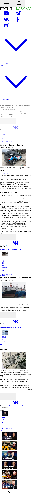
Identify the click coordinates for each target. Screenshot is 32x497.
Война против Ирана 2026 (5, 342)
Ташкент (3, 424)
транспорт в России (4, 267)
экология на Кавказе (4, 268)
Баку (2, 422)
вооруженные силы (4, 339)
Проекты (3, 421)
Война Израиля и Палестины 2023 (6, 98)
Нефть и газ (3, 100)
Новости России (4, 258)
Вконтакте (23, 245)
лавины (3, 262)
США (2, 338)
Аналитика (1, 64)
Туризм (3, 419)
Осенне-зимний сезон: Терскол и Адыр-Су (7, 172)
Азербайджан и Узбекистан (5, 425)
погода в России (4, 270)
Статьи (4, 64)
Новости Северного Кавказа (5, 62)
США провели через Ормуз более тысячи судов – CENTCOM (10, 327)
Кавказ (3, 263)
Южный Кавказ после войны (6, 99)
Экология (3, 260)
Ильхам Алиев (4, 423)
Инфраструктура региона (5, 173)
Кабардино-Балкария (4, 261)
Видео (1, 430)
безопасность (3, 264)
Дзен (2, 245)
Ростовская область (4, 134)
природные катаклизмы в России (6, 137)
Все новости (7, 103)
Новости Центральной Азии (5, 63)
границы (3, 265)
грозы (2, 135)
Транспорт (3, 259)
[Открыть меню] (6, 3)
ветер (2, 136)
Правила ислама (4, 101)
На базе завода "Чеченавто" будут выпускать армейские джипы (11, 249)
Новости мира (4, 337)
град (2, 138)
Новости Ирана (4, 336)
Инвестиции (3, 420)
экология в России (4, 269)
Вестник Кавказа (2, 103)
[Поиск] (19, 3)
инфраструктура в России (5, 271)
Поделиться (13, 239)
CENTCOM (21, 302)
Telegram (8, 245)
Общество (3, 133)
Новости (5, 245)
